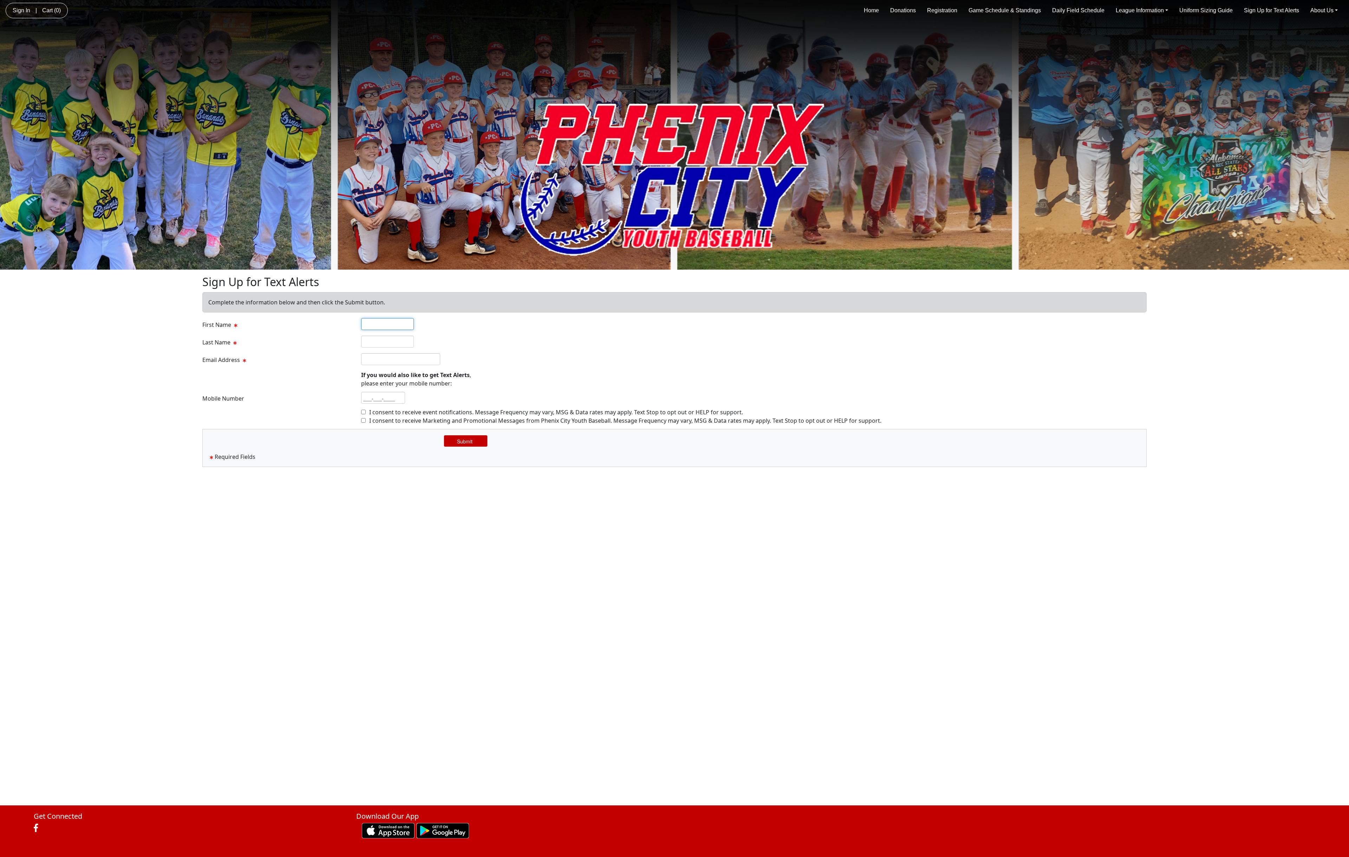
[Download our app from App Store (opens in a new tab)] (388, 830)
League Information (1140, 10)
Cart (51, 10)
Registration (942, 10)
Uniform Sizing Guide (1206, 10)
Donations (903, 10)
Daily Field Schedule (1078, 10)
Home (871, 10)
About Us (1322, 10)
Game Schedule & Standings (1005, 10)
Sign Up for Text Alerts (1271, 10)
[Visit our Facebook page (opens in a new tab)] (37, 828)
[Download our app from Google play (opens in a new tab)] (442, 830)
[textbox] (387, 324)
